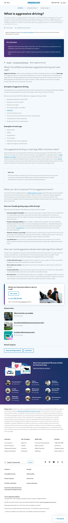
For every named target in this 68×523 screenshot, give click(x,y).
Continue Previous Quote (42, 443)
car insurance (23, 302)
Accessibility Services (9, 474)
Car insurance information (20, 62)
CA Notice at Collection (10, 483)
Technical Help (30, 474)
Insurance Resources (32, 483)
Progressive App (59, 448)
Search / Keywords (13, 462)
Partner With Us (59, 451)
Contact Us (57, 445)
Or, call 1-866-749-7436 (15, 298)
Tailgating (10, 110)
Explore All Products (10, 451)
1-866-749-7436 (55, 3)
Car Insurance (8, 443)
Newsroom (24, 451)
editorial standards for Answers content (28, 411)
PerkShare (38, 451)
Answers (20, 8)
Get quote (60, 518)
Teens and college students (13, 350)
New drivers (28, 350)
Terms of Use (30, 478)
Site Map (29, 469)
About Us (23, 443)
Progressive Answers (10, 448)
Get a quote (13, 293)
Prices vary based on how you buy (48, 502)
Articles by (32, 8)
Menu (8, 2)
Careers (23, 445)
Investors (23, 448)
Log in (64, 2)
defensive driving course (35, 193)
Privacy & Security (9, 478)
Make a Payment (40, 448)
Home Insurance (9, 445)
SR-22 (60, 159)
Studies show (20, 228)
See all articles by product (41, 368)
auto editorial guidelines (27, 32)
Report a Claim (39, 445)
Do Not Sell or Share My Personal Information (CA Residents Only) (12, 488)
